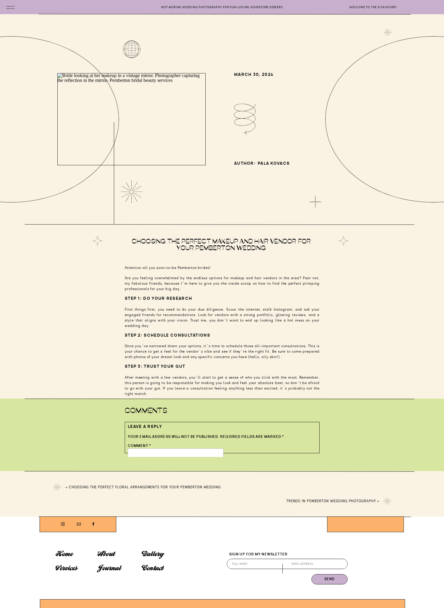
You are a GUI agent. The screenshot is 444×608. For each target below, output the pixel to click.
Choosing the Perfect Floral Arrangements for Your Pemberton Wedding (145, 487)
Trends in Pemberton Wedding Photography (331, 501)
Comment (139, 446)
